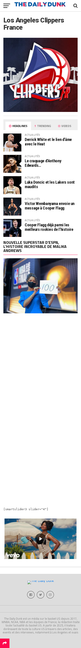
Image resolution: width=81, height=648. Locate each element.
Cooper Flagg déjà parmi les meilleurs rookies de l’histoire (49, 227)
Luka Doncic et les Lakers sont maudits (50, 184)
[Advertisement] (40, 365)
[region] (40, 538)
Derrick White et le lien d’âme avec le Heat (48, 141)
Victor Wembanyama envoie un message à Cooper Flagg (49, 205)
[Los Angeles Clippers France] (40, 110)
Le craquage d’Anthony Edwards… (43, 163)
